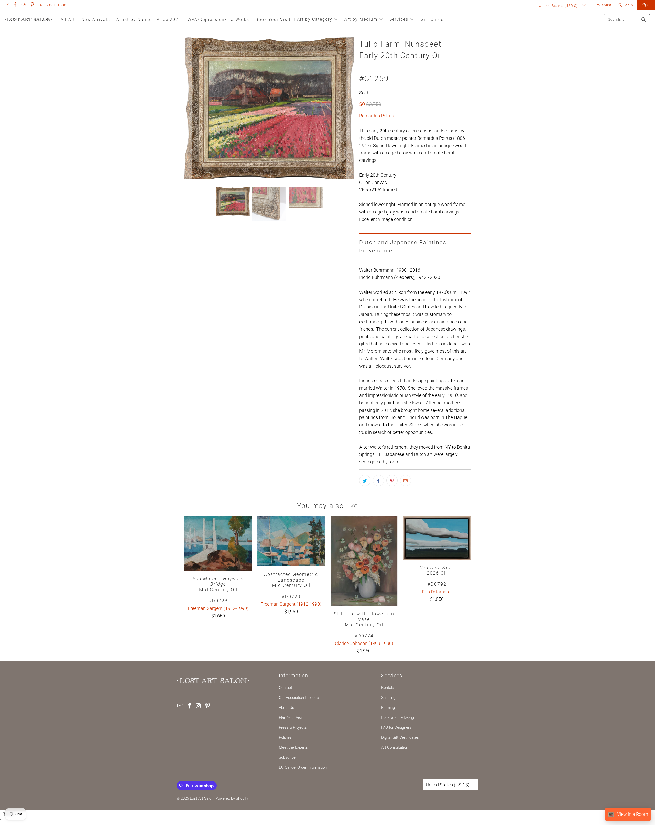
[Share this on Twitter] (364, 480)
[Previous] (188, 108)
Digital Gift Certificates (400, 737)
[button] (316, 20)
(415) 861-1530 (52, 5)
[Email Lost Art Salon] (6, 5)
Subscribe (287, 757)
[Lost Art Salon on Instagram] (23, 5)
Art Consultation (394, 747)
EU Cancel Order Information (303, 767)
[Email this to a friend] (405, 480)
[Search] (643, 19)
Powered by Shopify (231, 798)
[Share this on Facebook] (378, 480)
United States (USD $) (559, 6)
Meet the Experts (293, 747)
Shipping (388, 697)
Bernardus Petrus (376, 116)
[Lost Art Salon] (28, 19)
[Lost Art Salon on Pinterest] (32, 5)
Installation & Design (398, 717)
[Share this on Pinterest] (392, 480)
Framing (388, 707)
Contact (285, 687)
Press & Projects (293, 727)
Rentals (387, 687)
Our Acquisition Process (299, 697)
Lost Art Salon (201, 798)
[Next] (350, 108)
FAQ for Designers (396, 727)
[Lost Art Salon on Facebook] (15, 5)
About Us (286, 707)
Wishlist (604, 5)
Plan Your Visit (291, 717)
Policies (285, 737)
